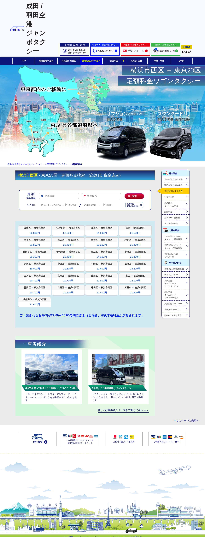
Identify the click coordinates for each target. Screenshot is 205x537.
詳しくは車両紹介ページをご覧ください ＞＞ (123, 410)
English (186, 52)
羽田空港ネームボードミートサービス (171, 295)
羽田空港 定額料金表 (173, 185)
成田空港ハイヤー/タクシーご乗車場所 (173, 246)
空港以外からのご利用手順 (171, 255)
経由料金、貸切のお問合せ (133, 205)
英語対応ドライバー (173, 303)
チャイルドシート (172, 275)
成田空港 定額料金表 (173, 179)
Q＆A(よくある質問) (173, 315)
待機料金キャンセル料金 (171, 204)
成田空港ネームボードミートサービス (171, 283)
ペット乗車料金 (171, 223)
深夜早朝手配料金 (172, 218)
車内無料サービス (172, 309)
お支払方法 (169, 197)
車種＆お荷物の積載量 (174, 269)
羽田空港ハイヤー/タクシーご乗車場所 (173, 237)
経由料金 (168, 212)
